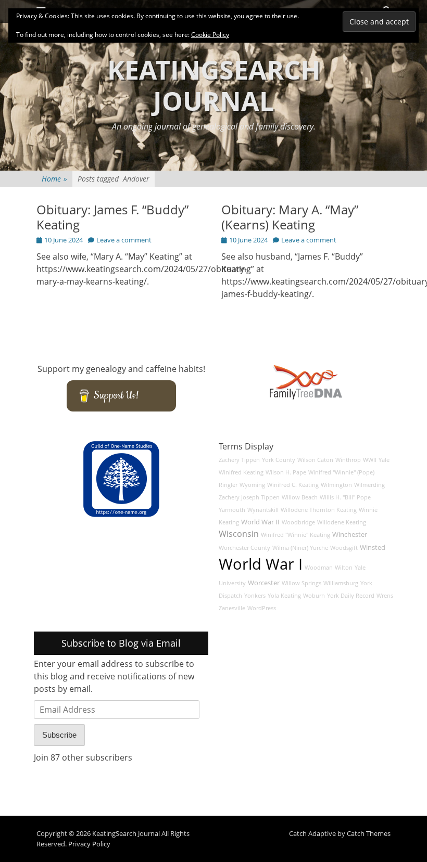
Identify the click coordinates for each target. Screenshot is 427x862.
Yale (384, 460)
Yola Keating (284, 595)
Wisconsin (239, 533)
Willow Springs (301, 583)
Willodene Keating (341, 522)
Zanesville (232, 608)
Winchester (349, 534)
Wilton (344, 567)
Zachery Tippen (239, 460)
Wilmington (336, 484)
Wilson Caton (315, 460)
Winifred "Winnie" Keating (295, 534)
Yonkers (255, 595)
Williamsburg (340, 583)
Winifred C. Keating (293, 484)
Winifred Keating (241, 472)
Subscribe (59, 734)
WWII (369, 460)
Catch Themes (369, 833)
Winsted (372, 547)
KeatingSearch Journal (213, 85)
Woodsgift (344, 547)
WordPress (261, 608)
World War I (261, 564)
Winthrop (348, 460)
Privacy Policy (89, 843)
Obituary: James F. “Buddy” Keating (112, 217)
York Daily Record (350, 595)
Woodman (319, 567)
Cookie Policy (210, 34)
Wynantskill (263, 509)
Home (54, 179)
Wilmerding (369, 484)
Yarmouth (232, 509)
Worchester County (244, 547)
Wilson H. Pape (286, 472)
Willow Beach (300, 497)
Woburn (314, 595)
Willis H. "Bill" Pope (345, 497)
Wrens (384, 595)
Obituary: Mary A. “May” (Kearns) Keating (289, 217)
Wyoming (252, 484)
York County (278, 460)
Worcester (264, 582)
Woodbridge (298, 522)
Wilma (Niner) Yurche (300, 547)
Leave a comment (124, 240)
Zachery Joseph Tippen (249, 497)
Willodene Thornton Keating (319, 509)
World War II (260, 522)
